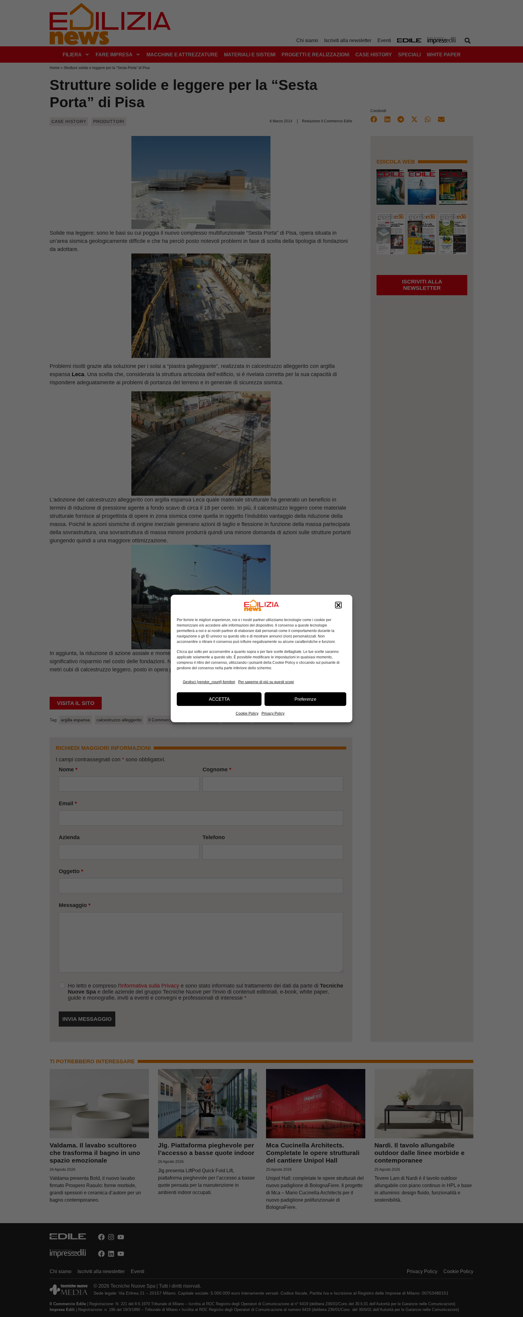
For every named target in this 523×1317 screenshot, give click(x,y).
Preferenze (305, 699)
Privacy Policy (273, 713)
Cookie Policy (247, 713)
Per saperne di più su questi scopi (266, 682)
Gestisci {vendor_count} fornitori (209, 682)
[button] (338, 605)
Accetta (219, 699)
